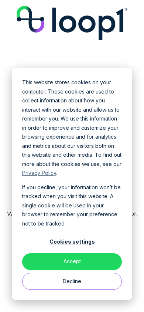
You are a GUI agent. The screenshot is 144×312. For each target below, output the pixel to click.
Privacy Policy (39, 173)
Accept (72, 261)
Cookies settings (72, 241)
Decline (72, 281)
